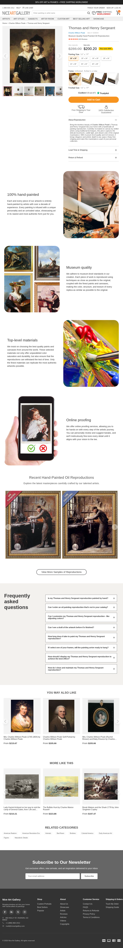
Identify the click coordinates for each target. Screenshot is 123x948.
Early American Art (105, 833)
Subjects (33, 19)
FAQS (85, 907)
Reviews (64, 914)
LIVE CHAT (29, 8)
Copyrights (64, 924)
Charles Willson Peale (17, 23)
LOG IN (118, 8)
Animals (48, 833)
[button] (5, 56)
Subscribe (89, 876)
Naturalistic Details (21, 838)
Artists (6, 19)
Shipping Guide (112, 907)
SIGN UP (110, 8)
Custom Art (63, 19)
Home (4, 23)
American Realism (10, 833)
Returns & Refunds (91, 911)
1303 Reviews (82, 39)
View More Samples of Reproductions (61, 572)
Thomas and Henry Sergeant (38, 23)
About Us (64, 904)
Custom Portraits (44, 904)
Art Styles (19, 19)
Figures (6, 838)
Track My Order (112, 904)
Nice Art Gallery (17, 13)
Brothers (73, 833)
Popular (40, 911)
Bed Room (60, 833)
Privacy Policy (89, 914)
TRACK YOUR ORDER (96, 8)
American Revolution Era (31, 833)
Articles (63, 917)
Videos (63, 921)
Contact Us (87, 904)
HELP (18, 8)
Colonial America (87, 833)
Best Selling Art (81, 19)
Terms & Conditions (91, 917)
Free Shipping (103, 13)
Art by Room (47, 19)
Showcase (98, 19)
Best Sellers (42, 907)
